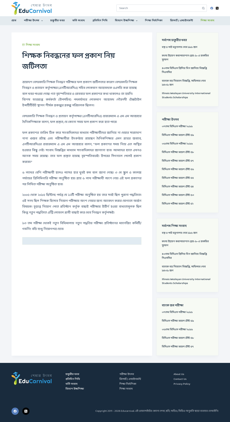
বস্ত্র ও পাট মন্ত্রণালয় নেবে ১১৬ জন (179, 47)
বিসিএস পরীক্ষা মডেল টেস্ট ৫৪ (178, 187)
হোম (14, 20)
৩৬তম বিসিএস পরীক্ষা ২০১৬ (177, 144)
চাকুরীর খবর (57, 20)
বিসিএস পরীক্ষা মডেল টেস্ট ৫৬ (178, 169)
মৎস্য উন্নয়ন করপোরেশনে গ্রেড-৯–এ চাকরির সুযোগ (185, 58)
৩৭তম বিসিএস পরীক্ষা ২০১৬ (177, 126)
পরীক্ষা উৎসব (31, 20)
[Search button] (203, 8)
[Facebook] (211, 8)
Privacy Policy (182, 384)
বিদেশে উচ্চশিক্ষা (124, 20)
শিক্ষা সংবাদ (208, 20)
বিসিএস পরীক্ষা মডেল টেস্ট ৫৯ (178, 135)
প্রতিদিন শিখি (100, 20)
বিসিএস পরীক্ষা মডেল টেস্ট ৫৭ (178, 161)
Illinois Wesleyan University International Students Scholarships (186, 95)
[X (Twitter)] (217, 8)
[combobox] (158, 8)
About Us (179, 374)
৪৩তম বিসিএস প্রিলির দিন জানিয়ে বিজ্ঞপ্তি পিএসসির (184, 70)
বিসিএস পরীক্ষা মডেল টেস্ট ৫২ (178, 204)
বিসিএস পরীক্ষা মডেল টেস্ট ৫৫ (178, 178)
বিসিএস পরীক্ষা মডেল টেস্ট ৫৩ (178, 195)
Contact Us (180, 379)
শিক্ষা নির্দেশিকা (154, 20)
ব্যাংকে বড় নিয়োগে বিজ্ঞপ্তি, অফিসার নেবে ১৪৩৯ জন (184, 83)
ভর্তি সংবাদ (78, 20)
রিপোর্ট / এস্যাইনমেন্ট (181, 20)
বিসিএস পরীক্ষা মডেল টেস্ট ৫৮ (178, 152)
